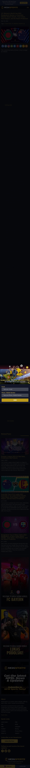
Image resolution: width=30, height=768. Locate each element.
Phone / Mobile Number (8, 392)
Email (3, 387)
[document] (15, 384)
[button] (27, 367)
